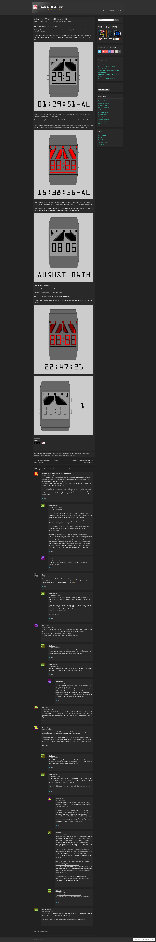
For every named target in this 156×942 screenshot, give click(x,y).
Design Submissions (52, 453)
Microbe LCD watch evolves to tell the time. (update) (82, 461)
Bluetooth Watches (103, 103)
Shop (119, 10)
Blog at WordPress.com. (37, 939)
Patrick (51, 558)
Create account (102, 135)
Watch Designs (63, 453)
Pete (43, 575)
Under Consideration (103, 119)
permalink (76, 455)
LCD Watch (41, 455)
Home (104, 10)
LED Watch (48, 455)
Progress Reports (103, 112)
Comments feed (102, 142)
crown (88, 453)
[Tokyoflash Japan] (78, 7)
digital (36, 455)
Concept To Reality (103, 105)
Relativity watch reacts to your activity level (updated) (46, 461)
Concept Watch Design (80, 453)
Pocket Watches (102, 110)
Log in (100, 137)
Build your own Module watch (106, 78)
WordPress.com (102, 144)
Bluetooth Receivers (103, 100)
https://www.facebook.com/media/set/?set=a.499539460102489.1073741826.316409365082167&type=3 (74, 896)
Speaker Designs (102, 114)
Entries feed (101, 140)
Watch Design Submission (58, 455)
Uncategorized (102, 117)
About (112, 10)
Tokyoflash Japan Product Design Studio (60, 21)
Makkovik (52, 505)
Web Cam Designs (103, 123)
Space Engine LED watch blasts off (107, 64)
